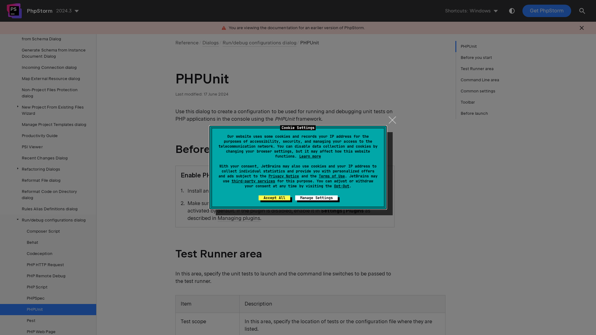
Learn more (310, 156)
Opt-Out (341, 186)
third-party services (253, 181)
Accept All (274, 197)
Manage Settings (316, 197)
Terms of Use (332, 176)
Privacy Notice (284, 176)
